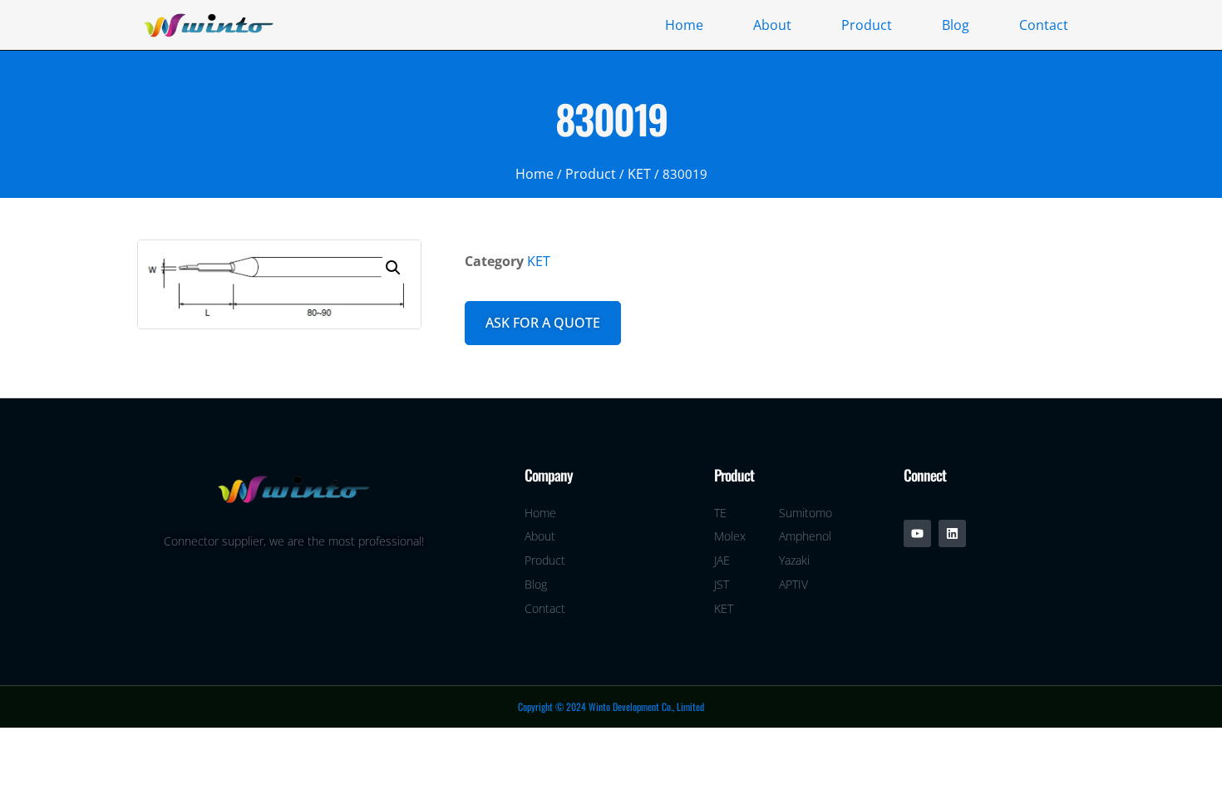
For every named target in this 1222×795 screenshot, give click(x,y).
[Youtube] (917, 533)
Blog (955, 25)
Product (866, 25)
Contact (1043, 25)
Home (684, 25)
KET (639, 174)
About (772, 25)
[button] (393, 268)
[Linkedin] (952, 533)
